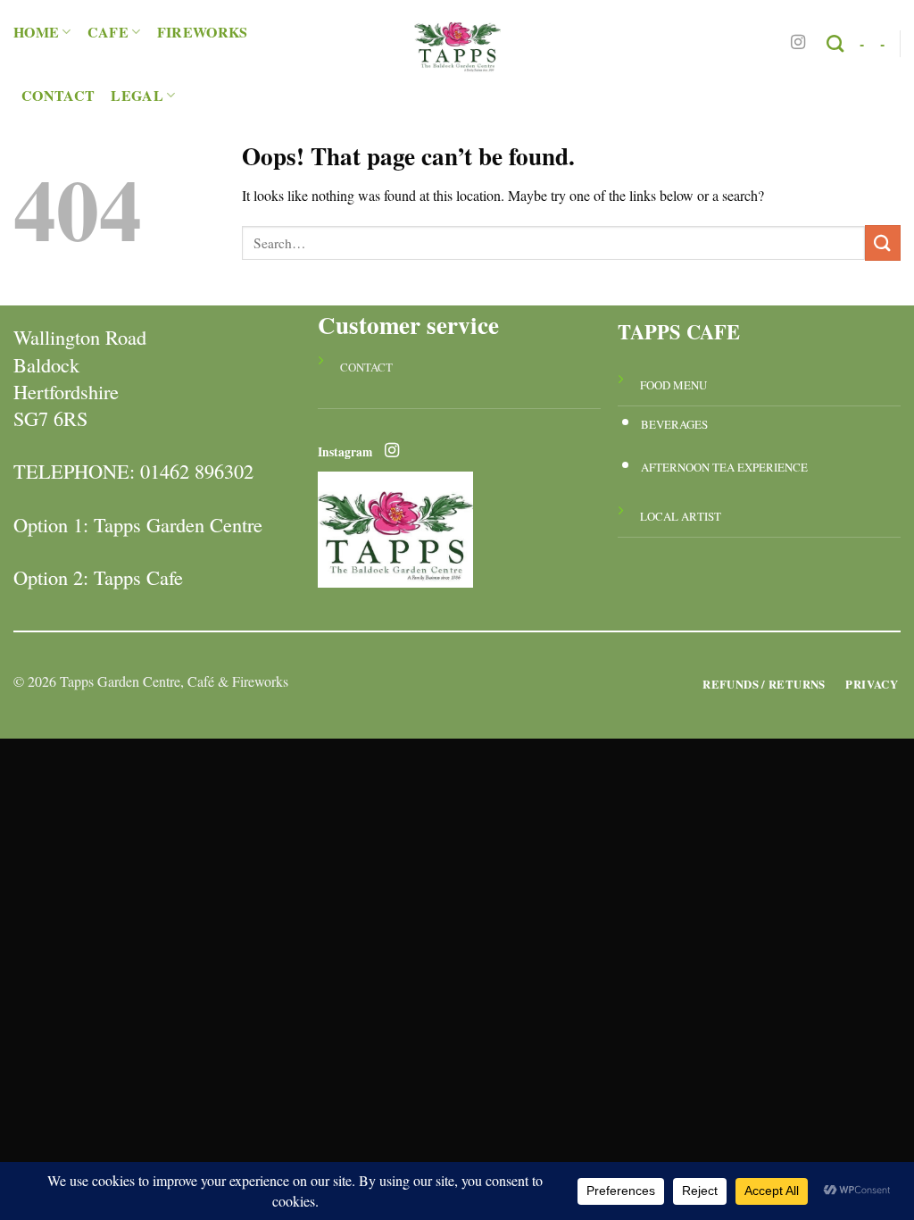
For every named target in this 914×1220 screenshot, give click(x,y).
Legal (137, 95)
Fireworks (202, 31)
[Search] (835, 43)
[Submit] (883, 242)
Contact (58, 95)
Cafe (108, 31)
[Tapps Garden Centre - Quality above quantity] (457, 43)
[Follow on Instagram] (798, 43)
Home (36, 31)
